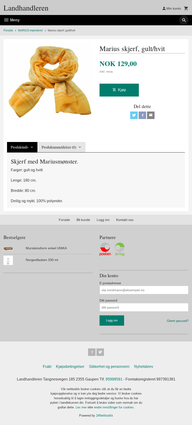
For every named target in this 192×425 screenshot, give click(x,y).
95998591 (114, 379)
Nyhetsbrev (143, 367)
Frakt (47, 367)
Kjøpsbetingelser (70, 367)
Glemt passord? (177, 321)
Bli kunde (83, 220)
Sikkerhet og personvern (109, 367)
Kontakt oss (124, 220)
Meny (14, 20)
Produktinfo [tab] (19, 147)
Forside (8, 30)
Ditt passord (108, 300)
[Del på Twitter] (134, 115)
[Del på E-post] (151, 115)
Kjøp (122, 90)
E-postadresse (110, 283)
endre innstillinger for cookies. (114, 407)
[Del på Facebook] (142, 115)
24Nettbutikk (104, 415)
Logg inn (103, 220)
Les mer (82, 407)
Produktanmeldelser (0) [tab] (59, 147)
